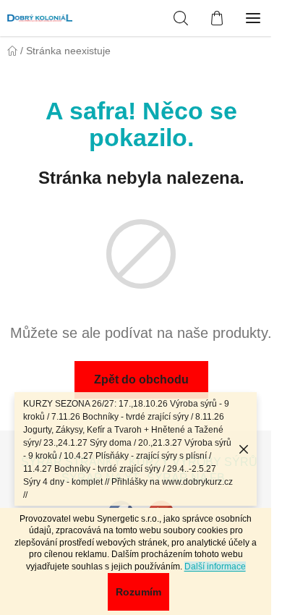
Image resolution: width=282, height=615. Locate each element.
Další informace (215, 566)
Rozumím (138, 592)
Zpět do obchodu (141, 379)
